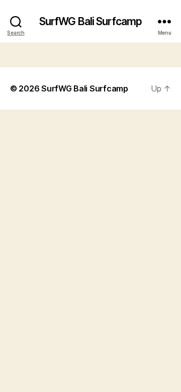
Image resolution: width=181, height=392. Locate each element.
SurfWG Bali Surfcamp (90, 21)
